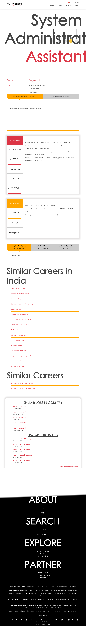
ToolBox (52, 5)
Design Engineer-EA (17, 309)
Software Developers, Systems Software (23, 388)
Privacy (38, 624)
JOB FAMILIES (43, 553)
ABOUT (43, 508)
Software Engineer (16, 345)
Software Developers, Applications (22, 383)
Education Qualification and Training (24, 96)
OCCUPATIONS (43, 556)
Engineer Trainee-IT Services (19, 314)
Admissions (69, 5)
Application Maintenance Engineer (22, 319)
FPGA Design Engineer (18, 288)
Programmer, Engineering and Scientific (23, 356)
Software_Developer (17, 366)
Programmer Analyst (17, 340)
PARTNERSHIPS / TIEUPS (43, 575)
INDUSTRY (43, 577)
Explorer (60, 5)
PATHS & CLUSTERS (43, 551)
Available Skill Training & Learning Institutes (43, 247)
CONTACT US (43, 510)
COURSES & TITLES (43, 532)
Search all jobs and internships (68, 466)
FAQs (43, 513)
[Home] (15, 5)
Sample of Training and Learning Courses (19, 247)
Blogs (76, 5)
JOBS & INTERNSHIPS (43, 534)
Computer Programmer (18, 299)
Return (44, 624)
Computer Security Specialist (20, 325)
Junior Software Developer (19, 335)
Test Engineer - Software (18, 350)
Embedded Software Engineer (20, 293)
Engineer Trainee (16, 330)
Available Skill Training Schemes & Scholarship (67, 247)
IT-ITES (8, 85)
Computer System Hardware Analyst (22, 304)
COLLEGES (43, 529)
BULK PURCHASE (43, 572)
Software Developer (17, 361)
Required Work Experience (61, 96)
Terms (48, 624)
